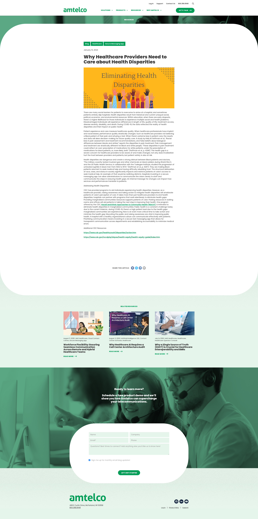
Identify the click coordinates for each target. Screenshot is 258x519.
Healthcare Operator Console (166, 340)
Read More (68, 356)
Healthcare (97, 44)
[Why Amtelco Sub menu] (161, 10)
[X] (136, 267)
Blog (87, 44)
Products (120, 10)
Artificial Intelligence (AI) (130, 338)
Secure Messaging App (114, 44)
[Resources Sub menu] (143, 10)
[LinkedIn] (140, 267)
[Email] (144, 267)
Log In (151, 4)
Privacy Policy (174, 508)
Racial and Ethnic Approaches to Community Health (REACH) (128, 204)
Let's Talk (183, 10)
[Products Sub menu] (127, 10)
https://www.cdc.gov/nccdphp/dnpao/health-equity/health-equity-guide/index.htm (122, 237)
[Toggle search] (193, 3)
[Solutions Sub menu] (112, 10)
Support (160, 4)
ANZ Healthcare (81, 338)
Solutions (105, 10)
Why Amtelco (153, 10)
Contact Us (170, 4)
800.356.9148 (183, 4)
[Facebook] (132, 267)
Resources (136, 10)
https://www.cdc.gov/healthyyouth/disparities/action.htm (110, 232)
